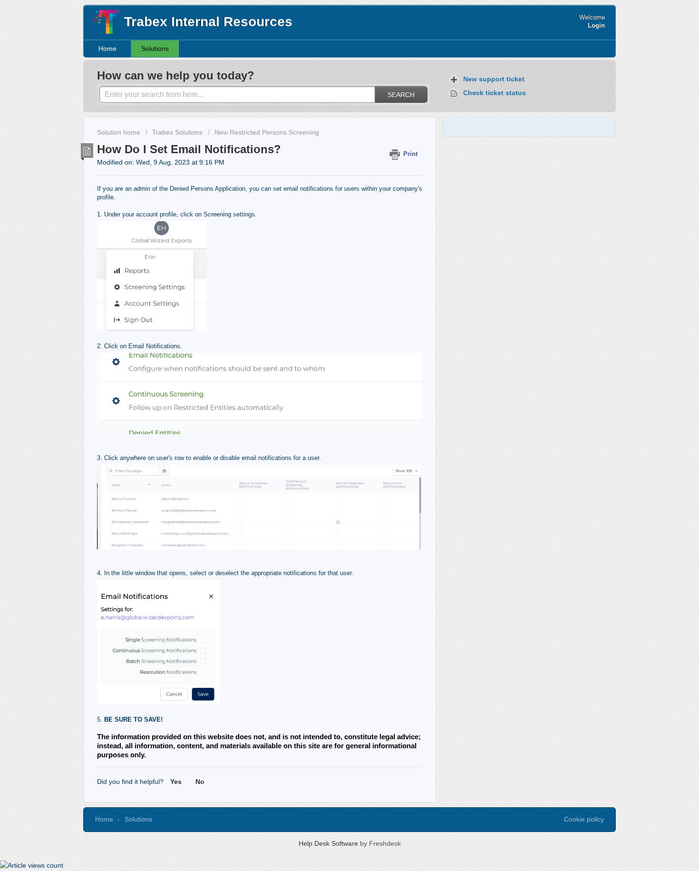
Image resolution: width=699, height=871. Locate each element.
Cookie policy (584, 819)
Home (107, 48)
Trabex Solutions (177, 132)
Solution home (119, 132)
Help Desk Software (329, 843)
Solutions (155, 48)
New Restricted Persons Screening (266, 132)
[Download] (332, 317)
